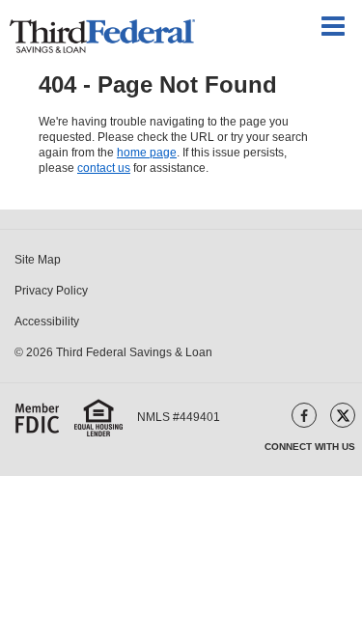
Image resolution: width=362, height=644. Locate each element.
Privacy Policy (51, 290)
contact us (103, 168)
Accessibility (46, 321)
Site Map (37, 260)
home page (147, 152)
